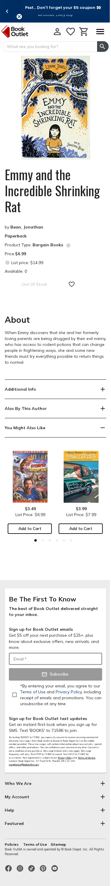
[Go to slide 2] (42, 540)
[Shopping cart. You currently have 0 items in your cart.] (84, 31)
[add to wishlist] (72, 284)
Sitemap (58, 844)
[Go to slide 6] (71, 540)
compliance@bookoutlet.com (24, 764)
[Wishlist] (70, 31)
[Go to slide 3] (50, 540)
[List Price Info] (7, 262)
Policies (12, 844)
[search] (103, 46)
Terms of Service (86, 757)
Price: (15, 253)
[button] (63, 7)
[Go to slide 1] (35, 540)
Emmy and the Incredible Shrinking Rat (52, 191)
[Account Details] (57, 31)
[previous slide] (7, 11)
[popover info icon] (68, 245)
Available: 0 (16, 271)
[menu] (100, 32)
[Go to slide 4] (57, 540)
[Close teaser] (19, 17)
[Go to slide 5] (64, 540)
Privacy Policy (65, 757)
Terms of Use (35, 844)
